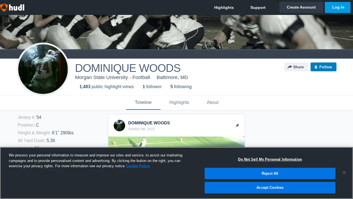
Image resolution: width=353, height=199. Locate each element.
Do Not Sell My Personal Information (270, 159)
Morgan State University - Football (112, 77)
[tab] (143, 103)
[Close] (344, 172)
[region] (176, 173)
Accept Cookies (270, 187)
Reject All (270, 173)
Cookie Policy (138, 166)
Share (298, 67)
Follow (325, 67)
